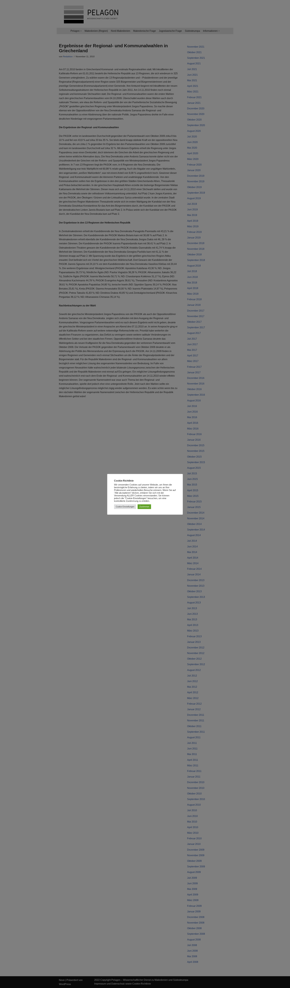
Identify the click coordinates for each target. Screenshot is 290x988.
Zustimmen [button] (144, 507)
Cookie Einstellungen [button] (125, 507)
